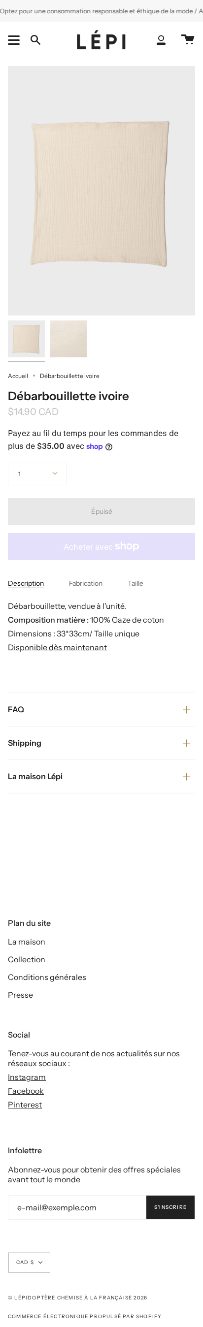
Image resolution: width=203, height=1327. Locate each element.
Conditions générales (47, 977)
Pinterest (25, 1104)
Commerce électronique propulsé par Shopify (85, 1316)
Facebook (26, 1091)
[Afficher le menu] (15, 39)
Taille (135, 583)
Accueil (18, 375)
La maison (26, 942)
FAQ (16, 709)
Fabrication (85, 583)
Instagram (27, 1077)
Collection (26, 959)
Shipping (24, 743)
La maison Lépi (35, 776)
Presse (20, 995)
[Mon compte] (161, 40)
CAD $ (25, 1262)
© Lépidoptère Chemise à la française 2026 (77, 1298)
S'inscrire (170, 1207)
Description (26, 583)
